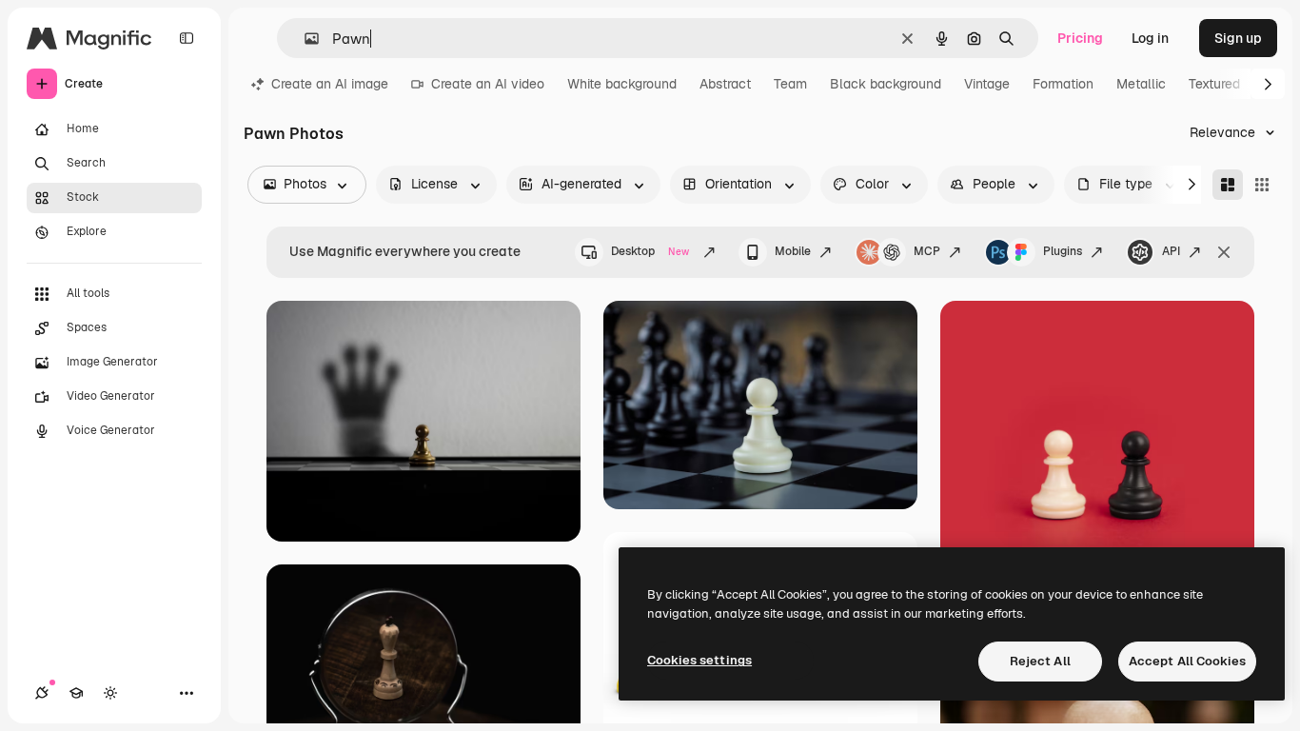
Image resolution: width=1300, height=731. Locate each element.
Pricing (1080, 38)
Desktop (650, 251)
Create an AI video (487, 83)
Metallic (1141, 83)
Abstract (725, 83)
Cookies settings (699, 660)
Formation (1063, 83)
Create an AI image (329, 83)
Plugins (1062, 251)
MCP (927, 251)
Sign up (1238, 38)
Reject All (1040, 661)
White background (622, 83)
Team (790, 83)
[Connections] (42, 693)
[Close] (1223, 252)
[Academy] (76, 693)
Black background (885, 83)
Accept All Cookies (1187, 661)
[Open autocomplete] (304, 38)
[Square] (1262, 184)
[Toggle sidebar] (186, 38)
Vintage (987, 83)
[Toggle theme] (110, 693)
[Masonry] (1227, 184)
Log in (1150, 38)
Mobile (793, 251)
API (1171, 251)
